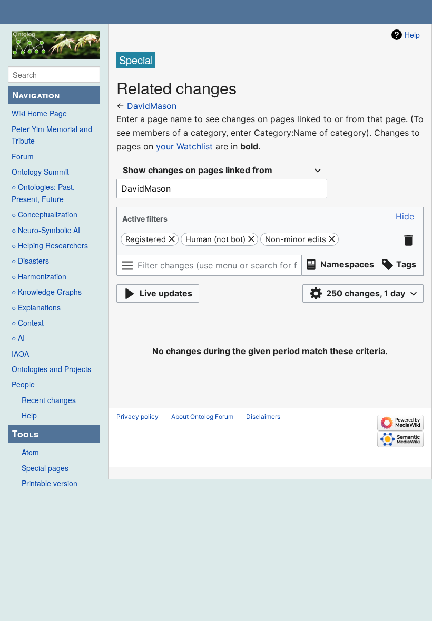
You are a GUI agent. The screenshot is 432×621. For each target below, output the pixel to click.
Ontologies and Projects (51, 369)
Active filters (145, 218)
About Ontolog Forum (202, 416)
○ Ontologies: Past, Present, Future (43, 193)
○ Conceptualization (44, 214)
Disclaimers (263, 416)
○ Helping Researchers (50, 245)
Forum (23, 156)
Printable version (49, 483)
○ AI (18, 338)
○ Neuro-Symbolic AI (46, 230)
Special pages (45, 468)
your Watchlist (184, 146)
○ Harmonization (39, 276)
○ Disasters (30, 260)
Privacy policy (137, 416)
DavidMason (151, 106)
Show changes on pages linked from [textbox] (197, 170)
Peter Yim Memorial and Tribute (52, 135)
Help (29, 415)
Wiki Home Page (39, 113)
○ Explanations (36, 307)
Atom (30, 452)
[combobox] (221, 170)
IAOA (20, 353)
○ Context (28, 322)
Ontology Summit (40, 171)
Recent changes (49, 400)
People (23, 384)
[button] (405, 216)
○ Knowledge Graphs (47, 291)
